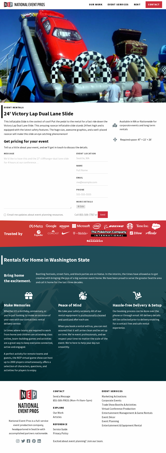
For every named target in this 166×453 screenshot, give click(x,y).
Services (118, 4)
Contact (154, 4)
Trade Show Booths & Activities (119, 404)
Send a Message (61, 396)
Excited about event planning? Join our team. (78, 441)
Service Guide (60, 429)
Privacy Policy (60, 433)
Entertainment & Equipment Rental (122, 425)
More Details (84, 201)
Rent (137, 4)
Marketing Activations (114, 396)
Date (82, 206)
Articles (57, 416)
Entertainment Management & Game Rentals (127, 412)
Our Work (95, 4)
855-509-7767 (86, 214)
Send (102, 214)
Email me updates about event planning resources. (35, 214)
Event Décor (108, 417)
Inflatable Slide (17, 121)
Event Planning (110, 421)
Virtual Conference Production (119, 408)
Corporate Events (111, 400)
